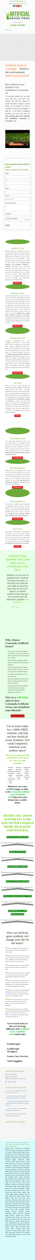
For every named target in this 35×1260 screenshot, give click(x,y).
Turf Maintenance (17, 468)
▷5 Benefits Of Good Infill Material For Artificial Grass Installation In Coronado (16, 1097)
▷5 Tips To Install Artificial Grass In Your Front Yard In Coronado (16, 1091)
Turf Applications (17, 438)
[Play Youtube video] (17, 139)
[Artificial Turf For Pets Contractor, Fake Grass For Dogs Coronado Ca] (17, 376)
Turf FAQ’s (17, 529)
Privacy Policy (22, 1144)
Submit (7, 225)
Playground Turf (17, 338)
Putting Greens (17, 293)
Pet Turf (17, 383)
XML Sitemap (13, 1146)
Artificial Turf (17, 248)
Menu (9, 30)
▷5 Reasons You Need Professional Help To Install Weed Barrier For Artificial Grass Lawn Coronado (18, 1103)
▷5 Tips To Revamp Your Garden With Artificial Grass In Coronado (16, 1109)
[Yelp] (19, 6)
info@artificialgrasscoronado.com (17, 3)
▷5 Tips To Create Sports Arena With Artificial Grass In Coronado (16, 1114)
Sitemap (15, 1144)
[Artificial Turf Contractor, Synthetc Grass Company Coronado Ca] (17, 431)
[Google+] (16, 6)
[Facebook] (14, 6)
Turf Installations (17, 501)
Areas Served (8, 1144)
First (6, 179)
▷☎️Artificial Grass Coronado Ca (17, 15)
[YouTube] (21, 6)
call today (22, 697)
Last (6, 185)
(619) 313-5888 (19, 1)
